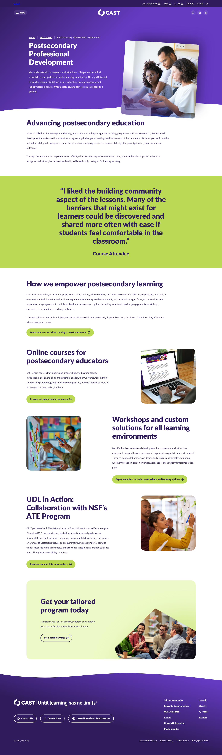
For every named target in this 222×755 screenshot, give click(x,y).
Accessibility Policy (148, 741)
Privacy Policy (166, 741)
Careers (167, 718)
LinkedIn (203, 700)
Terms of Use (183, 741)
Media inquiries (171, 729)
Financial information (174, 723)
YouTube (203, 718)
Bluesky (202, 706)
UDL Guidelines (149, 3)
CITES (177, 3)
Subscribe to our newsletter (177, 706)
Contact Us (202, 3)
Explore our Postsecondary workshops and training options (148, 479)
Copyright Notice (200, 741)
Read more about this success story (49, 564)
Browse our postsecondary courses (49, 399)
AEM (166, 3)
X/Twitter (203, 712)
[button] (199, 12)
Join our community (173, 700)
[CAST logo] (109, 12)
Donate (190, 3)
